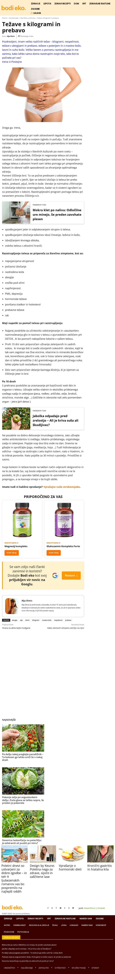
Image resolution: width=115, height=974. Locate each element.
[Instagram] (52, 908)
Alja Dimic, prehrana (27, 18)
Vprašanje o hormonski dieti (70, 867)
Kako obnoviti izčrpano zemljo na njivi (65, 627)
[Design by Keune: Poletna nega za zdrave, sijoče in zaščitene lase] (43, 853)
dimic (27, 620)
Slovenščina (89, 908)
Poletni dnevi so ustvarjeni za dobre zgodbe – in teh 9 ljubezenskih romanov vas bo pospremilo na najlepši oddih (14, 878)
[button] (35, 13)
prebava (68, 620)
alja (21, 620)
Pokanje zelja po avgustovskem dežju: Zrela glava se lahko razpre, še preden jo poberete (23, 800)
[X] (69, 908)
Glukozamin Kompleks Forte (63, 546)
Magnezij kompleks (15, 546)
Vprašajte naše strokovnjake (61, 486)
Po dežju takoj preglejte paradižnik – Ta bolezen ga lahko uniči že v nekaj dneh (22, 757)
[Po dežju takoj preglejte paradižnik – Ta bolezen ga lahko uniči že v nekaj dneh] (23, 738)
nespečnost (58, 620)
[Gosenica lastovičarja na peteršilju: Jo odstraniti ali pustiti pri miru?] (23, 824)
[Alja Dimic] (12, 606)
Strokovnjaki (14, 18)
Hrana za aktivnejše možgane (16, 627)
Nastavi (71, 575)
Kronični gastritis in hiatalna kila (99, 867)
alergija (14, 620)
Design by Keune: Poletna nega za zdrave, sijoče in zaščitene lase (42, 871)
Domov (4, 18)
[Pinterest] (56, 908)
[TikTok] (64, 908)
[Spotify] (60, 908)
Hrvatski (101, 908)
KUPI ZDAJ (12, 552)
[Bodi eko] (13, 7)
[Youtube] (73, 908)
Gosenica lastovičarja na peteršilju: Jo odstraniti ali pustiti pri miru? (22, 842)
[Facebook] (48, 908)
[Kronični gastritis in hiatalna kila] (100, 853)
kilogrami (35, 620)
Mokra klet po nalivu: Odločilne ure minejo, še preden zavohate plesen (57, 214)
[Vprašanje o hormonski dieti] (72, 853)
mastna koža (46, 620)
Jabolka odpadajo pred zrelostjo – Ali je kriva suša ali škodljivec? (55, 420)
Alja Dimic (11, 36)
